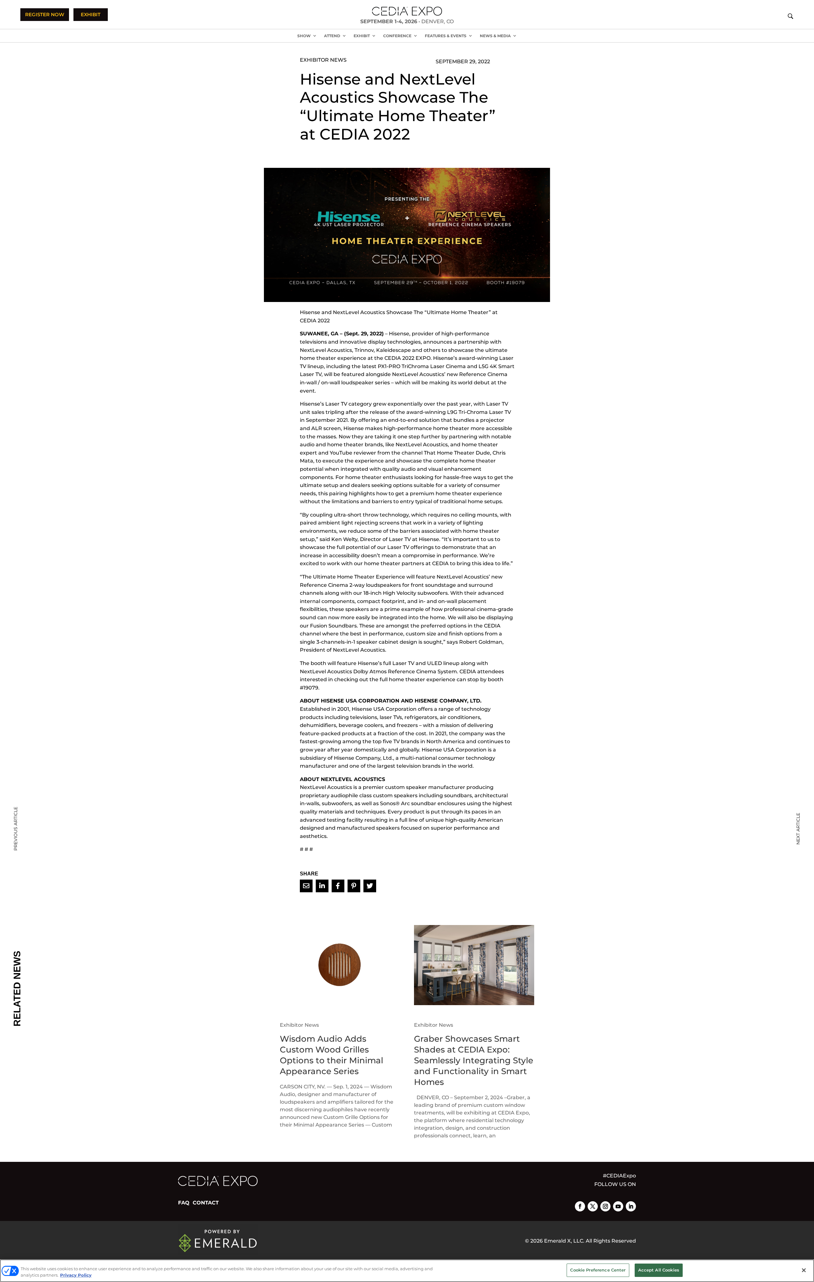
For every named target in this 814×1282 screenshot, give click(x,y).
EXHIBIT (90, 14)
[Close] (804, 1270)
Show (304, 35)
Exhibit (362, 35)
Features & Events (445, 35)
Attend (332, 35)
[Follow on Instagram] (605, 1206)
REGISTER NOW (44, 14)
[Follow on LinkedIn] (631, 1206)
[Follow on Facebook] (580, 1206)
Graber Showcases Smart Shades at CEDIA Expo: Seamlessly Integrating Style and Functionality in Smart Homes (473, 1060)
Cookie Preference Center (597, 1269)
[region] (407, 1270)
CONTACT (206, 1203)
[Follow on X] (593, 1206)
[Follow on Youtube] (618, 1206)
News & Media (495, 35)
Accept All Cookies (658, 1269)
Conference (397, 35)
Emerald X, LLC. (564, 1241)
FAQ (184, 1203)
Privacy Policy (76, 1275)
